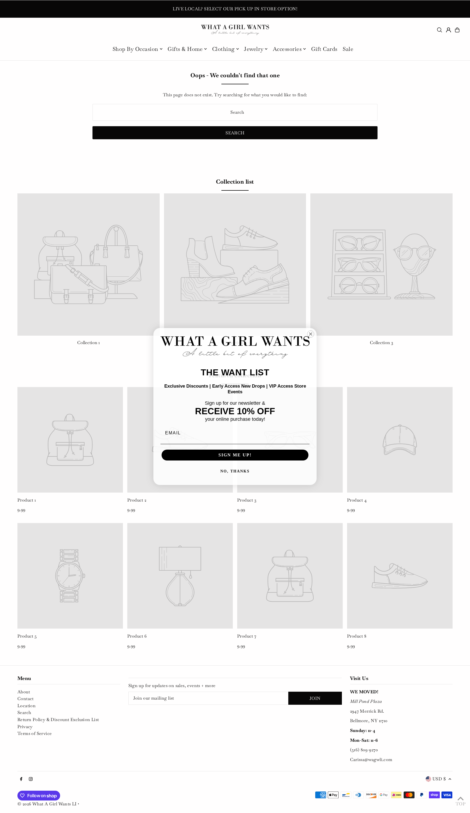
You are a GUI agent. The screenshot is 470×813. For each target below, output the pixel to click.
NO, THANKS (235, 471)
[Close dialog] (310, 334)
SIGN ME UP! (235, 455)
